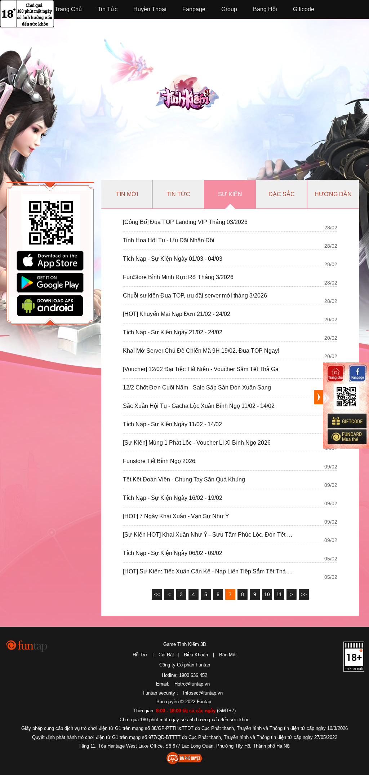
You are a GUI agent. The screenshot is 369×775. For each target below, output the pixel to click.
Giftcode (303, 9)
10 (267, 594)
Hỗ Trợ (140, 654)
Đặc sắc (281, 194)
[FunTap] (26, 646)
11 (279, 594)
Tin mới (127, 194)
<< (157, 594)
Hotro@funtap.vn (192, 684)
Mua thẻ (346, 437)
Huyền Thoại (149, 9)
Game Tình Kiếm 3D (184, 644)
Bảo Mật (228, 654)
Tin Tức (107, 9)
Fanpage (193, 9)
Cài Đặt (166, 654)
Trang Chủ (68, 9)
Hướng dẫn (333, 194)
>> (304, 594)
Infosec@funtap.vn (203, 693)
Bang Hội (265, 9)
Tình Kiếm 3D (189, 95)
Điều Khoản (196, 654)
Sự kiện (230, 194)
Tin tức (178, 194)
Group (229, 9)
